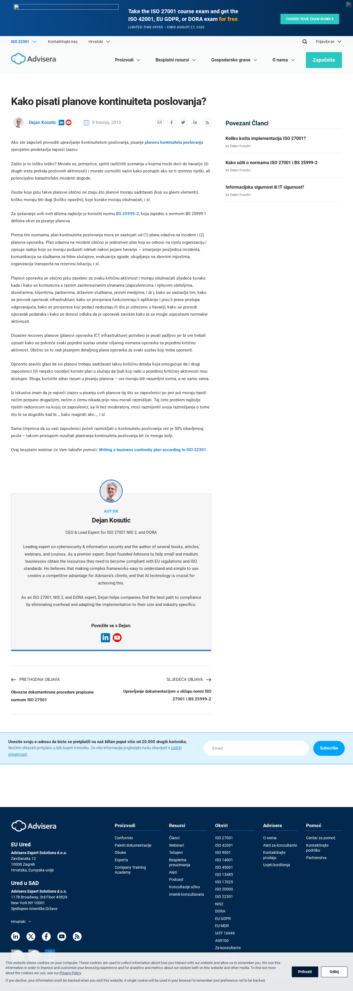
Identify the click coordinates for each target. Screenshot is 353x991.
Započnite (324, 60)
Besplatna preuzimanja (179, 862)
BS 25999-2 (127, 213)
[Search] (304, 41)
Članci (174, 838)
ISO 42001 (224, 845)
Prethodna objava (39, 679)
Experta (121, 860)
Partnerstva (316, 857)
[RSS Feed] (77, 937)
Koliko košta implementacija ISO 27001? (266, 138)
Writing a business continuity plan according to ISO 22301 (152, 449)
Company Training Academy (130, 869)
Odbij (334, 972)
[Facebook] (46, 937)
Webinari (176, 845)
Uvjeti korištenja (276, 865)
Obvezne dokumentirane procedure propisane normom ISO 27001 (52, 696)
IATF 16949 (225, 933)
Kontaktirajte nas (62, 41)
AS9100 (222, 940)
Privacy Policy (70, 973)
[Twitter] (30, 937)
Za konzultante (228, 948)
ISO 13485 (224, 874)
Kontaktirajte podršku (317, 847)
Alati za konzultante (280, 845)
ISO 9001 (223, 852)
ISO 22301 (224, 896)
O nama (270, 838)
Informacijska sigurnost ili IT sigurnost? (265, 187)
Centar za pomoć (320, 838)
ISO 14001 (224, 860)
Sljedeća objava (185, 679)
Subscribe (329, 748)
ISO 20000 (224, 889)
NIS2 (219, 904)
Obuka (120, 852)
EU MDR (222, 926)
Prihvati (305, 972)
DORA (220, 911)
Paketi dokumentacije (133, 845)
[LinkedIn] (15, 937)
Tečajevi (176, 852)
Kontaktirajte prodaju (274, 855)
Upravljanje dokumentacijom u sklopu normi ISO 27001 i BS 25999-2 (167, 695)
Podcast (176, 879)
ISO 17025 (224, 882)
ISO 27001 (224, 838)
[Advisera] (35, 59)
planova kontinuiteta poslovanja (174, 142)
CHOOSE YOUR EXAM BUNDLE (310, 19)
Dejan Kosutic (42, 122)
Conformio (124, 838)
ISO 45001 (224, 867)
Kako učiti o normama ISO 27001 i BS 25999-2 (271, 162)
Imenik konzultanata (186, 894)
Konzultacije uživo (184, 887)
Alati (173, 872)
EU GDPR (223, 918)
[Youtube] (61, 937)
